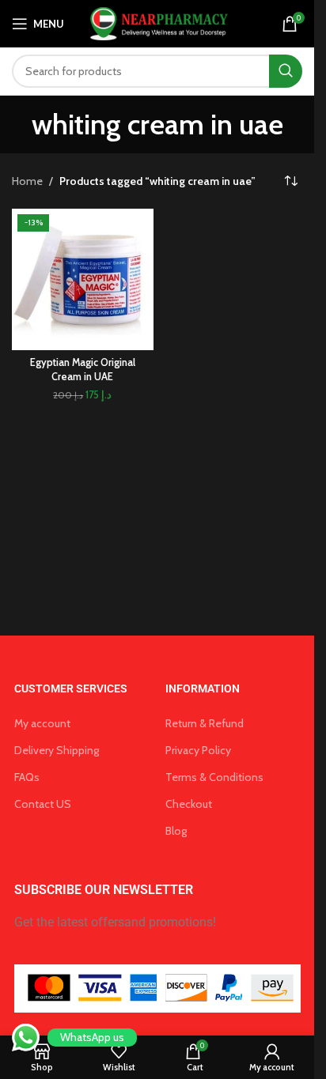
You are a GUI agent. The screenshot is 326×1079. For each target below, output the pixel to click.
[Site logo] (157, 22)
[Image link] (157, 987)
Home (27, 181)
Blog (176, 831)
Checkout (188, 804)
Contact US (42, 804)
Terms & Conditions (214, 777)
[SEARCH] (285, 71)
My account (42, 723)
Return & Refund (204, 723)
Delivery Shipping (56, 750)
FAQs (27, 777)
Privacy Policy (198, 750)
